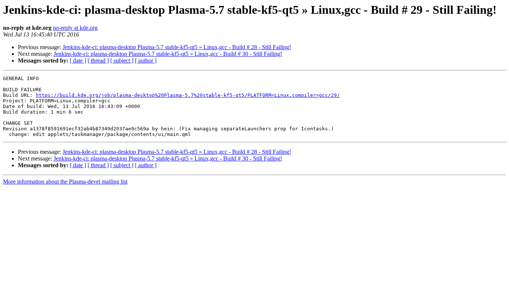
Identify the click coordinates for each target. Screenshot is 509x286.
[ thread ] (98, 60)
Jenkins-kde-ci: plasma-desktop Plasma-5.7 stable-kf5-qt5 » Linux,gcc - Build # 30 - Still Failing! (168, 54)
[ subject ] (121, 60)
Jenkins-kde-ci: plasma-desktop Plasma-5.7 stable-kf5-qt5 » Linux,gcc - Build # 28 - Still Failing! (177, 47)
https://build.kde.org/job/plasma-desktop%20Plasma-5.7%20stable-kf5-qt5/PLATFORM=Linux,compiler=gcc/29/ (188, 95)
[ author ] (146, 60)
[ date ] (78, 60)
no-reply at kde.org (75, 28)
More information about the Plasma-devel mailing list (65, 181)
